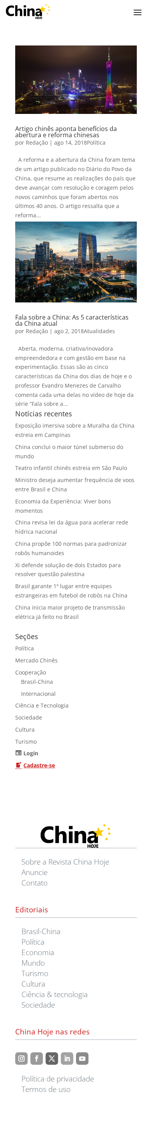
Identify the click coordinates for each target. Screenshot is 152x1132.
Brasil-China (37, 681)
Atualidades (99, 331)
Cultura (25, 729)
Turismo (26, 741)
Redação (37, 142)
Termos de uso (46, 1089)
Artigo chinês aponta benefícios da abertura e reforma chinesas (66, 131)
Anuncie (34, 872)
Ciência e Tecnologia (42, 705)
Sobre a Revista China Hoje (65, 861)
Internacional (38, 693)
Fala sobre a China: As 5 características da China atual (72, 320)
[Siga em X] (52, 1058)
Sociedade (28, 717)
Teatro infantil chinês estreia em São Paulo (71, 468)
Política (96, 142)
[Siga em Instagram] (21, 1058)
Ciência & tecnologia (54, 994)
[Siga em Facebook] (36, 1058)
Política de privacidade (57, 1078)
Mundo (33, 962)
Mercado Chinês (36, 660)
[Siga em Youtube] (82, 1058)
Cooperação (30, 672)
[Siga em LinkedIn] (67, 1058)
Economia (37, 952)
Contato (34, 882)
